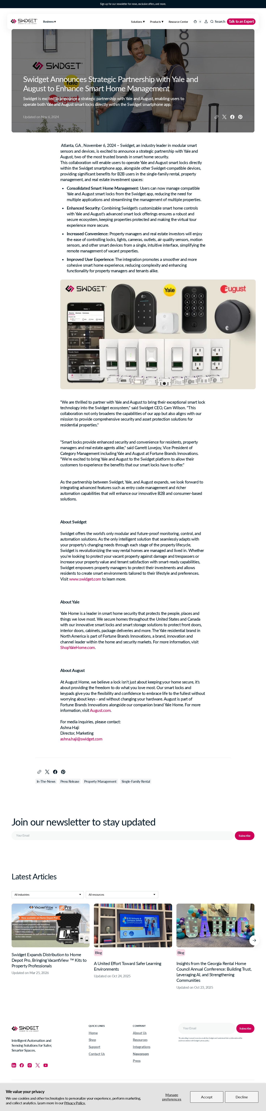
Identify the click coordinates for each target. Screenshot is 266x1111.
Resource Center (178, 21)
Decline (242, 1097)
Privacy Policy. (74, 1103)
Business (48, 21)
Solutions (136, 21)
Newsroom (141, 1054)
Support (94, 1047)
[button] (206, 21)
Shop (92, 1040)
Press (136, 1061)
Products (155, 21)
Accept (206, 1097)
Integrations (141, 1047)
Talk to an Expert (241, 21)
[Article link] (51, 947)
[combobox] (48, 894)
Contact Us (97, 1054)
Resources (140, 1040)
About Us (139, 1033)
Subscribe (245, 835)
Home (93, 1033)
